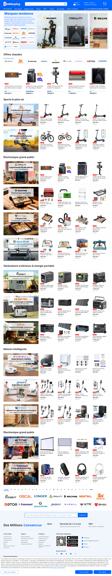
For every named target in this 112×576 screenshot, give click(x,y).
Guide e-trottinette (72, 9)
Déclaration (41, 542)
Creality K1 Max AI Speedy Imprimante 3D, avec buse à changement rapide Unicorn (98, 87)
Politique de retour (42, 538)
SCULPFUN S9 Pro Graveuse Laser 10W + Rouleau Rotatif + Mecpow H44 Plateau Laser (46, 254)
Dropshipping (24, 542)
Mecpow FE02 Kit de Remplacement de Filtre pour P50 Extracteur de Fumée (81, 202)
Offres (45, 9)
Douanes (40, 544)
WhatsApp (86, 537)
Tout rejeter (102, 572)
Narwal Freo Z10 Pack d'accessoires (98, 369)
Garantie (6, 542)
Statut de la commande (9, 546)
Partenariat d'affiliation (26, 544)
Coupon (52, 9)
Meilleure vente (29, 9)
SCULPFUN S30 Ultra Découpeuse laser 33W (64, 254)
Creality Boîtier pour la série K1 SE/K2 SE (81, 177)
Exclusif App (60, 9)
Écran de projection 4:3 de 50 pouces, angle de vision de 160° (46, 452)
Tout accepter (84, 572)
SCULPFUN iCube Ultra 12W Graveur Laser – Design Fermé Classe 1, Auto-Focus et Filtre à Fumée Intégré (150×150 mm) (82, 254)
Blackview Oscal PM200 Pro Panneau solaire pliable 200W (64, 337)
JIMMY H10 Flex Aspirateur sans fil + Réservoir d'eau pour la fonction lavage (99, 394)
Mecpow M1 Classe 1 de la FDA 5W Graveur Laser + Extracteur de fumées (64, 202)
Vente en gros (24, 540)
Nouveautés (18, 9)
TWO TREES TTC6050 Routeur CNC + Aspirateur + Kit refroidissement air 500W (47, 228)
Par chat (86, 547)
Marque (38, 9)
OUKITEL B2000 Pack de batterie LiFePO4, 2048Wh (64, 311)
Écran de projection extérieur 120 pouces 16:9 (63, 452)
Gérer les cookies (9, 572)
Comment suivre (7, 536)
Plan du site (6, 547)
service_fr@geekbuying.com (91, 540)
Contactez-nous (8, 540)
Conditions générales (43, 536)
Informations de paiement (27, 538)
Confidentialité (42, 540)
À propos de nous (8, 538)
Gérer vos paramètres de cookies (44, 546)
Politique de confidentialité (57, 567)
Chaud (6, 489)
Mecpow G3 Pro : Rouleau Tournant (97, 202)
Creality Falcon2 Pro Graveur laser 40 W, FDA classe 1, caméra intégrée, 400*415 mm (77, 87)
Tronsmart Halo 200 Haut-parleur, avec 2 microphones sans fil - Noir (46, 478)
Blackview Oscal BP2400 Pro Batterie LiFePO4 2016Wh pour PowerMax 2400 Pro (82, 337)
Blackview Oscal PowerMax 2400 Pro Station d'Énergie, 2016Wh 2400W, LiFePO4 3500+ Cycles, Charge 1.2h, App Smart (47, 337)
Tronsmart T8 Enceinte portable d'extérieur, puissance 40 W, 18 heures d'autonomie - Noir (64, 478)
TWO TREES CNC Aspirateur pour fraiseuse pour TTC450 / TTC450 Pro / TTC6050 (65, 228)
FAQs (5, 544)
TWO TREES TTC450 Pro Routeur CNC (99, 228)
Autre (91, 489)
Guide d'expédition (25, 536)
